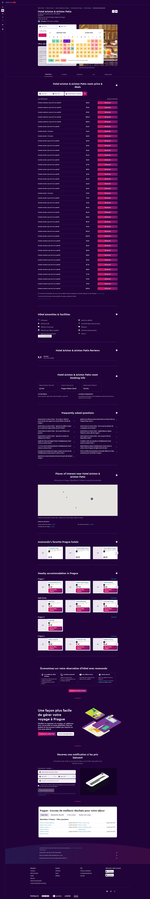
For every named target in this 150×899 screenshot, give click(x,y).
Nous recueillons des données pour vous (51, 855)
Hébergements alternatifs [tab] (57, 815)
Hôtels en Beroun (44, 829)
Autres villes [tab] (44, 815)
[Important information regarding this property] (117, 376)
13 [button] (72, 44)
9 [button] (57, 44)
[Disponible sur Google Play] (109, 871)
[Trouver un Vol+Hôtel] (3, 17)
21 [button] (50, 52)
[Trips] (3, 24)
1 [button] (53, 41)
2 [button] (57, 41)
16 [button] (57, 48)
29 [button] (53, 56)
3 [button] (61, 41)
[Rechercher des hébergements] (3, 10)
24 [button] (61, 52)
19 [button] (68, 48)
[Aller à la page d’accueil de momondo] (11, 2)
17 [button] (61, 48)
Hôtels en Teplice (82, 825)
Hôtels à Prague (87, 8)
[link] (55, 590)
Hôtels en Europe (50, 8)
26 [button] (68, 52)
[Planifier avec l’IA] (3, 20)
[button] (2, 2)
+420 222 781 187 (42, 19)
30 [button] (57, 56)
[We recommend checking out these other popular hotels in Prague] (117, 542)
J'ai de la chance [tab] (71, 815)
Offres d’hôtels (41, 8)
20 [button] (72, 48)
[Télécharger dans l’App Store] (109, 875)
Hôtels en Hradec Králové (84, 831)
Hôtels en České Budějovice (47, 822)
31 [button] (96, 56)
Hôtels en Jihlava (44, 833)
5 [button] (68, 41)
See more (114, 579)
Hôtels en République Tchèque (62, 8)
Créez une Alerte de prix (104, 680)
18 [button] (65, 48)
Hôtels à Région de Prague (76, 8)
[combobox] (58, 772)
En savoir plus (100, 293)
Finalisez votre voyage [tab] (85, 815)
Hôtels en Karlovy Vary (83, 822)
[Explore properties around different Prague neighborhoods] (117, 573)
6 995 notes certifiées (52, 21)
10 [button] (61, 44)
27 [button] (72, 52)
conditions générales (63, 793)
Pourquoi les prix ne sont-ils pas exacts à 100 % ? (53, 858)
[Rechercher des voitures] (3, 13)
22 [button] (53, 52)
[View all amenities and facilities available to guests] (117, 314)
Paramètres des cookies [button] (44, 298)
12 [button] (68, 44)
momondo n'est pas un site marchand (50, 852)
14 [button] (50, 48)
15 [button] (53, 48)
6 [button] (72, 41)
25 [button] (65, 52)
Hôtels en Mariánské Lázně (84, 827)
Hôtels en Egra (81, 829)
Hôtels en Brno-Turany (45, 825)
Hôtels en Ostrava (44, 827)
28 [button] (50, 56)
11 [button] (64, 44)
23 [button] (57, 52)
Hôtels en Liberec (44, 831)
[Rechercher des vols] (3, 7)
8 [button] (53, 44)
